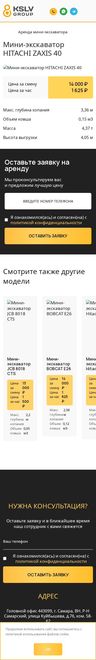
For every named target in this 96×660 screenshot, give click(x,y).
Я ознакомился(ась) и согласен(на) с (48, 219)
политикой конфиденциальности (46, 222)
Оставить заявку (48, 236)
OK (48, 649)
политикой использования (26, 634)
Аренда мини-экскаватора (42, 32)
